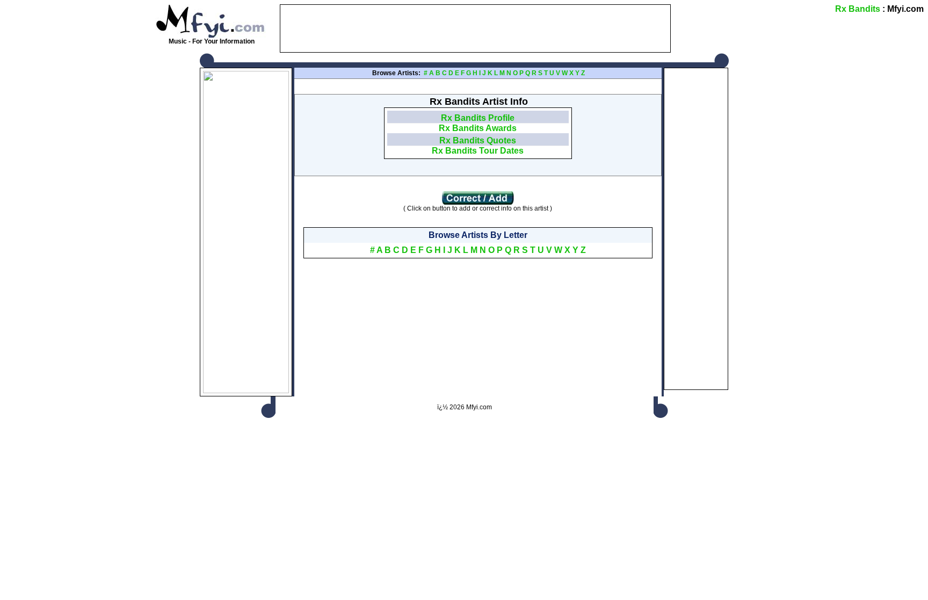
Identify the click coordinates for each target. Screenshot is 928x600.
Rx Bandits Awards (478, 128)
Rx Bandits (857, 8)
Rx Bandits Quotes (477, 140)
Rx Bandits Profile (477, 117)
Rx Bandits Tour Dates (478, 150)
